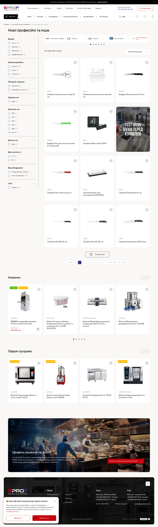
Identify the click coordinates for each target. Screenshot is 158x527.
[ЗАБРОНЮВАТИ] (102, 2)
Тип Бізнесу (103, 16)
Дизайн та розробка (130, 519)
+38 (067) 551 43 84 (134, 499)
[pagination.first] (71, 262)
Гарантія (98, 8)
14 (110, 262)
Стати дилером (52, 494)
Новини (68, 494)
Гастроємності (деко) (57, 38)
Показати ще (100, 254)
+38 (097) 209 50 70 (103, 497)
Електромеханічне (71, 16)
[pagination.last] (123, 262)
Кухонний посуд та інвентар (21, 24)
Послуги (47, 8)
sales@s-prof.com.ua (142, 504)
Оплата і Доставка (84, 8)
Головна (6, 24)
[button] (142, 277)
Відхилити (18, 518)
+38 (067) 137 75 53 (134, 497)
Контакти (69, 8)
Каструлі (74, 38)
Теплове (40, 16)
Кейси (59, 8)
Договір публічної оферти (82, 519)
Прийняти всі (44, 518)
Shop (29, 16)
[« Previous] (75, 262)
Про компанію (32, 8)
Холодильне (53, 16)
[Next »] (119, 262)
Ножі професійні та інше (142, 38)
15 (115, 262)
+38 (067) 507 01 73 (103, 499)
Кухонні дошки (119, 38)
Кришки (95, 38)
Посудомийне (88, 16)
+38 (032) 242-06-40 (124, 9)
